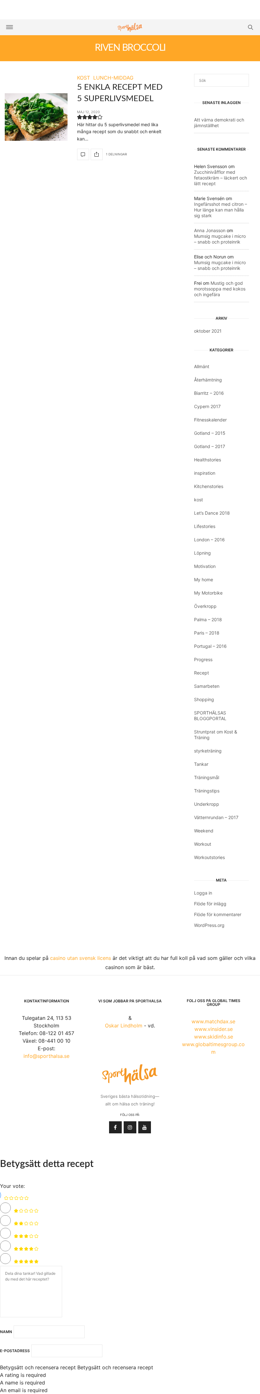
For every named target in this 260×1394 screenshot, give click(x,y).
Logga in (203, 893)
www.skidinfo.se (213, 1036)
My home (203, 579)
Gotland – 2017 (209, 446)
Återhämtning (208, 379)
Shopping (204, 699)
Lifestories (204, 526)
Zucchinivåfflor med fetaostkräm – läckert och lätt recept (220, 177)
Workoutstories (209, 857)
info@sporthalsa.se (46, 1056)
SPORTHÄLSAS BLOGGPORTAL (210, 715)
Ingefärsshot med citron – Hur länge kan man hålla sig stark (220, 209)
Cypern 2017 (207, 406)
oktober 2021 (208, 331)
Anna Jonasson (209, 230)
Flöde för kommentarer (217, 914)
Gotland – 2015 (209, 433)
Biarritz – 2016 (209, 393)
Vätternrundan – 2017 (216, 817)
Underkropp (206, 804)
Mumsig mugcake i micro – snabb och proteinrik (220, 238)
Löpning (202, 553)
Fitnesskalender (210, 419)
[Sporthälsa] (130, 27)
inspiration (204, 473)
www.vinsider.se (213, 1029)
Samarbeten (206, 686)
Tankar (201, 764)
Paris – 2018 (206, 632)
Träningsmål (206, 777)
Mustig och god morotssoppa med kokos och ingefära (219, 288)
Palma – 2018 (208, 619)
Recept (201, 672)
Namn (6, 1332)
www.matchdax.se (213, 1021)
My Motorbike (208, 593)
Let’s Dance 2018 (212, 513)
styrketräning (208, 750)
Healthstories (207, 459)
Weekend (203, 830)
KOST (83, 78)
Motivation (205, 566)
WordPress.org (209, 925)
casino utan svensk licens (80, 958)
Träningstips (206, 790)
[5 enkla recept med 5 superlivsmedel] (36, 117)
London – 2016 (209, 539)
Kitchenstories (208, 486)
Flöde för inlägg (210, 903)
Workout (202, 844)
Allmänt (201, 366)
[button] (79, 118)
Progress (203, 659)
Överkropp (205, 606)
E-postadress (15, 1351)
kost (198, 499)
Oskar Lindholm (123, 1025)
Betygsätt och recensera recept (38, 1367)
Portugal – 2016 (210, 646)
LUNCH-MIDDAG (113, 78)
